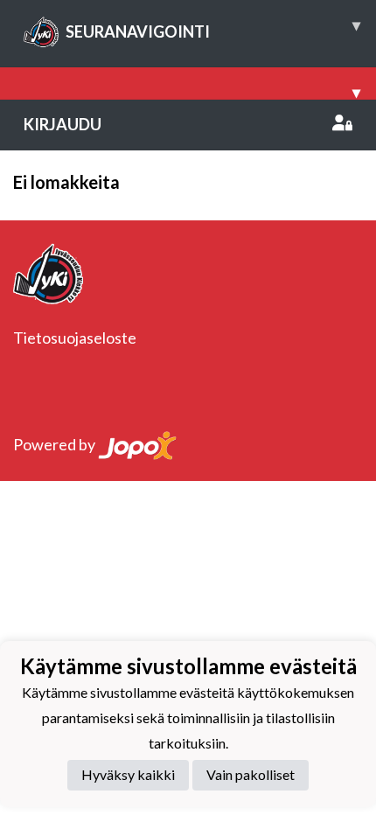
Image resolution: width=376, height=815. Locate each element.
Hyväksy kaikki (128, 774)
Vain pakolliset (250, 774)
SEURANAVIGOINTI (213, 28)
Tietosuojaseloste (74, 337)
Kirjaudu (62, 124)
